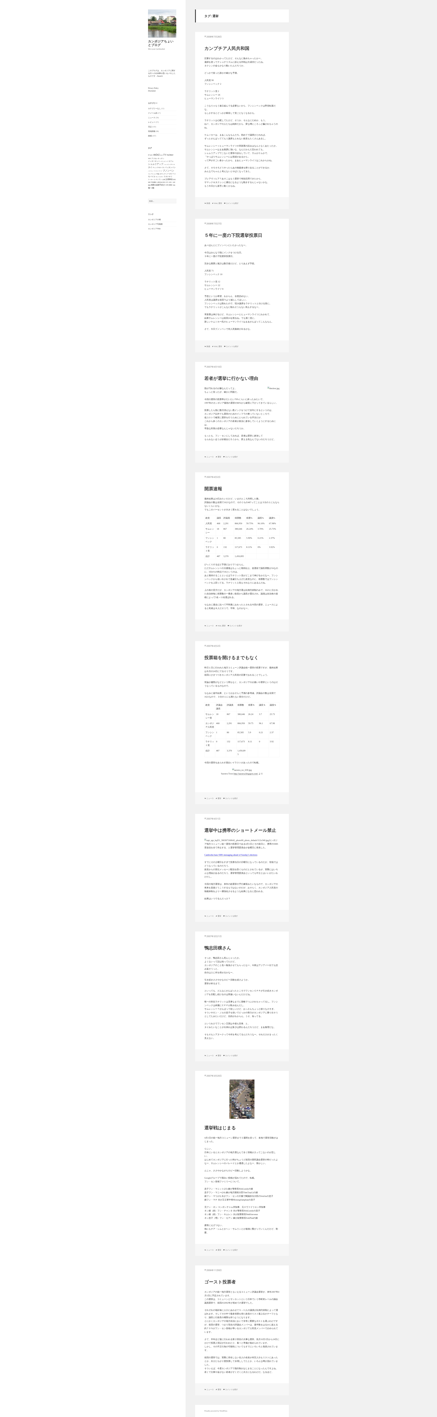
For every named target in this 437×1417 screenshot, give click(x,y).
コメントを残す (232, 203)
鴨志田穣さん (217, 947)
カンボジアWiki (154, 229)
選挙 (170, 185)
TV (164, 155)
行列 (167, 185)
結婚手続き (160, 185)
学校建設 (153, 182)
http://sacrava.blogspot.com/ (246, 773)
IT (149, 155)
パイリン (150, 171)
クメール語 (152, 113)
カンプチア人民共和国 (226, 48)
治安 (174, 182)
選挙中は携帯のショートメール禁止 (240, 830)
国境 (174, 179)
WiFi (149, 158)
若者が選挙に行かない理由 (231, 378)
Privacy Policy (153, 88)
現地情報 (151, 131)
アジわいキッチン (157, 158)
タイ (150, 167)
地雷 (149, 182)
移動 (153, 185)
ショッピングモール (169, 164)
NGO (161, 155)
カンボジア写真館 (155, 224)
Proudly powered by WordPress (215, 1411)
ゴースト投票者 (220, 1281)
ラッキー (151, 179)
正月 (167, 182)
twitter (170, 154)
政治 (163, 182)
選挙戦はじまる (220, 1127)
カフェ (171, 161)
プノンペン (168, 170)
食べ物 (151, 188)
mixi (156, 154)
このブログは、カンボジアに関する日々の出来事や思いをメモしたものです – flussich (161, 73)
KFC (151, 155)
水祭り (170, 182)
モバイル (151, 176)
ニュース (151, 118)
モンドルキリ (159, 176)
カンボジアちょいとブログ (161, 43)
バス (162, 167)
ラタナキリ (168, 176)
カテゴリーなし (154, 108)
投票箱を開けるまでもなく (231, 657)
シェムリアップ (155, 164)
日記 (150, 127)
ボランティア (164, 174)
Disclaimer (152, 91)
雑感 (150, 136)
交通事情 (169, 179)
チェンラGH (157, 167)
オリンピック (164, 161)
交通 (163, 179)
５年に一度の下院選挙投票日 (233, 235)
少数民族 (159, 182)
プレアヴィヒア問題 (153, 174)
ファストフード (158, 171)
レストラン (158, 179)
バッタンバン (170, 167)
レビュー (151, 122)
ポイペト (172, 174)
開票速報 (213, 488)
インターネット (154, 161)
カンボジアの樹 (154, 220)
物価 (149, 185)
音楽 (174, 185)
